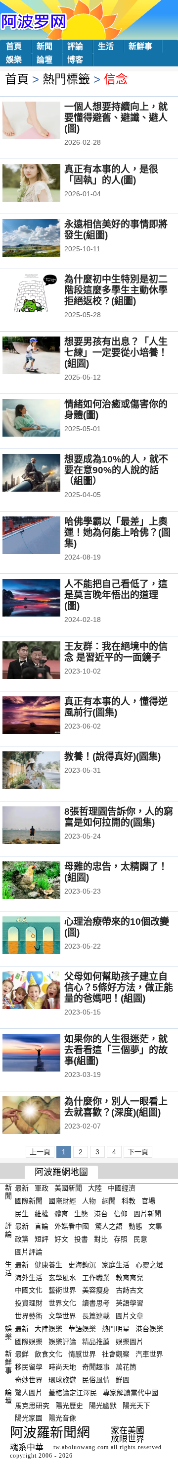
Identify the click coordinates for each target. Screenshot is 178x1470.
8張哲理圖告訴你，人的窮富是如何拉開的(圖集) (118, 817)
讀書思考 (96, 1303)
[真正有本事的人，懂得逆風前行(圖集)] (44, 716)
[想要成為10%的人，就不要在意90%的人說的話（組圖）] (44, 474)
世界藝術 (29, 1316)
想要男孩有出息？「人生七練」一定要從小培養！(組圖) (116, 353)
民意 (140, 1239)
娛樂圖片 (129, 1341)
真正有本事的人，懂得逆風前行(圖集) (116, 707)
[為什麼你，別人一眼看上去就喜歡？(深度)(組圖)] (44, 1116)
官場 (148, 1201)
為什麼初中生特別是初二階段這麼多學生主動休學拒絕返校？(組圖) (116, 290)
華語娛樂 (82, 1329)
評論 (75, 46)
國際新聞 (29, 1201)
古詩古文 (129, 1290)
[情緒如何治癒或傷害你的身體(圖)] (44, 419)
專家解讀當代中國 (130, 1393)
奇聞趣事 (96, 1367)
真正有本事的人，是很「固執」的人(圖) (111, 174)
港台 (101, 1213)
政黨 (22, 1239)
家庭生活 (116, 1265)
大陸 (95, 1188)
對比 (101, 1239)
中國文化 (29, 1290)
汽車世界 (149, 1354)
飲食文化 (48, 1354)
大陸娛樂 (48, 1329)
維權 (41, 1213)
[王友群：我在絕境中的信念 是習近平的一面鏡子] (44, 661)
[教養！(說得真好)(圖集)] (44, 771)
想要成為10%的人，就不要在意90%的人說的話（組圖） (116, 470)
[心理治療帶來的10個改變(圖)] (44, 936)
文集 (155, 1226)
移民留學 (29, 1367)
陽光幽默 (103, 1405)
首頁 (14, 46)
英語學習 (129, 1303)
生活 (106, 46)
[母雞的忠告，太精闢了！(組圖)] (44, 881)
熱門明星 (116, 1329)
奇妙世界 (29, 1380)
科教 (128, 1201)
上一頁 (40, 1152)
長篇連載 (96, 1316)
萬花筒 (126, 1367)
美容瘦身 (96, 1290)
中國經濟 (121, 1188)
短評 (41, 1239)
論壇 (44, 60)
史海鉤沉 (82, 1265)
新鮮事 (140, 46)
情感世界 (82, 1354)
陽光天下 (136, 1405)
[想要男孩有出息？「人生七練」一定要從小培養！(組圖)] (44, 356)
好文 (61, 1239)
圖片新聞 (147, 1213)
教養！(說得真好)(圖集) (112, 756)
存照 (121, 1239)
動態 (135, 1226)
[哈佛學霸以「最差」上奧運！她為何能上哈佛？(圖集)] (44, 536)
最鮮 (22, 1354)
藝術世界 (62, 1290)
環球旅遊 (62, 1380)
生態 (81, 1213)
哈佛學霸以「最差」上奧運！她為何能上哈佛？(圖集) (117, 532)
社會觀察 (116, 1354)
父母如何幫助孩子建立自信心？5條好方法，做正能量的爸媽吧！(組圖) (118, 987)
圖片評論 (29, 1252)
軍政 (41, 1188)
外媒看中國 (71, 1226)
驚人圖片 (29, 1393)
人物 (89, 1201)
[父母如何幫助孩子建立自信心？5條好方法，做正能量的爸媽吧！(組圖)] (44, 991)
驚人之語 (109, 1226)
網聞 (109, 1201)
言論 (41, 1226)
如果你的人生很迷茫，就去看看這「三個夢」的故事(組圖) (116, 1050)
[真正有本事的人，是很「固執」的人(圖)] (44, 184)
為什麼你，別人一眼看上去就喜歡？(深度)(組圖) (116, 1107)
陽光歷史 (69, 1405)
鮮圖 (123, 1380)
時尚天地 (62, 1367)
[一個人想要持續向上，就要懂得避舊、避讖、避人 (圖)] (44, 121)
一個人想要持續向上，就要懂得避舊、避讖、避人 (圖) (116, 118)
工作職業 (96, 1277)
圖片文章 (129, 1316)
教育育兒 (129, 1277)
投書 (81, 1239)
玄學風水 (62, 1277)
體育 (61, 1213)
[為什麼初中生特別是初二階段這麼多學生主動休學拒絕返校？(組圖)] (44, 294)
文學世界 (62, 1316)
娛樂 (14, 60)
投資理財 (29, 1303)
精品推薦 (96, 1341)
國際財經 (62, 1201)
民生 (22, 1213)
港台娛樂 (149, 1329)
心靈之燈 (149, 1265)
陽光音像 (62, 1418)
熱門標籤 (66, 79)
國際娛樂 (29, 1341)
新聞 (44, 46)
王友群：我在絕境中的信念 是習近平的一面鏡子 (116, 652)
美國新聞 (68, 1188)
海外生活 (29, 1277)
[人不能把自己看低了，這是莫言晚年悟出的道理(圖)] (44, 599)
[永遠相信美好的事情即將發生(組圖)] (44, 239)
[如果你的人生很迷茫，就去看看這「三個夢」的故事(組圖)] (44, 1054)
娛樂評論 (62, 1341)
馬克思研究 (32, 1405)
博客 (75, 60)
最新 (22, 1188)
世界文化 (62, 1303)
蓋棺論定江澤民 (72, 1393)
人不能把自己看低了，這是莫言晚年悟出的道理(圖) (116, 595)
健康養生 (48, 1265)
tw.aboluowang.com (81, 1447)
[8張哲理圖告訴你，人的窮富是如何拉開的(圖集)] (44, 826)
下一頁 (138, 1152)
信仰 (121, 1213)
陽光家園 (29, 1418)
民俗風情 (96, 1380)
